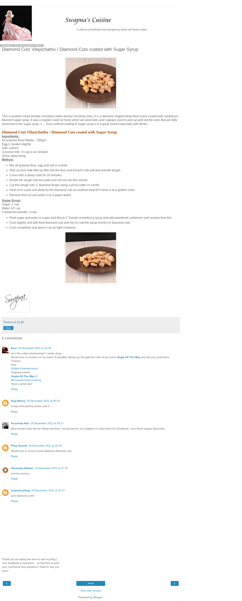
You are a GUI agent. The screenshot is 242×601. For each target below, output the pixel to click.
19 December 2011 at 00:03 (43, 400)
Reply (14, 389)
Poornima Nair (20, 423)
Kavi (14, 348)
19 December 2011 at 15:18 (45, 445)
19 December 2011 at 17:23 (51, 468)
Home (91, 583)
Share (8, 328)
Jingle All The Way (128, 357)
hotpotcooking (20, 490)
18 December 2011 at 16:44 (34, 348)
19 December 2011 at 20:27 (48, 490)
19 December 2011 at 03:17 (47, 423)
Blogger (97, 597)
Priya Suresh (19, 445)
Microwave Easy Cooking (26, 380)
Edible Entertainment (24, 368)
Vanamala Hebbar (22, 468)
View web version (90, 590)
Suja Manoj (18, 400)
